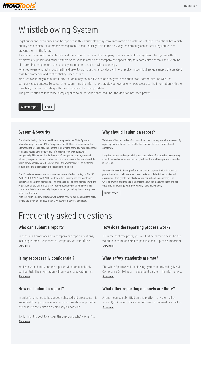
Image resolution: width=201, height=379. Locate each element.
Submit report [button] (29, 107)
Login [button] (48, 107)
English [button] (191, 5)
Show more (24, 245)
